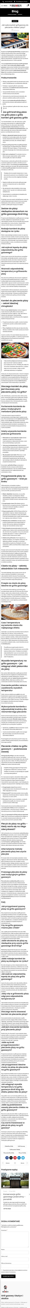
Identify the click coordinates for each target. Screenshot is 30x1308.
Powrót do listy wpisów (15, 1163)
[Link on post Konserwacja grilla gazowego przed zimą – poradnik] (15, 1180)
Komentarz (4, 1230)
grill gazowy (21, 1146)
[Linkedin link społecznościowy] (19, 1157)
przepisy (20, 14)
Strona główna (12, 14)
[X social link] (11, 1157)
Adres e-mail (4, 1256)
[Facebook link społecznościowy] (7, 1157)
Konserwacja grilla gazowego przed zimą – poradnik (14, 1197)
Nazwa (2, 1249)
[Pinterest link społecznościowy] (15, 1157)
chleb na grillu (9, 1146)
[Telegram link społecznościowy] (23, 1157)
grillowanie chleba (15, 1149)
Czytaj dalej (7, 1208)
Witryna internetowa (6, 1263)
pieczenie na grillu (9, 1153)
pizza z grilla (22, 1153)
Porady (5, 1191)
